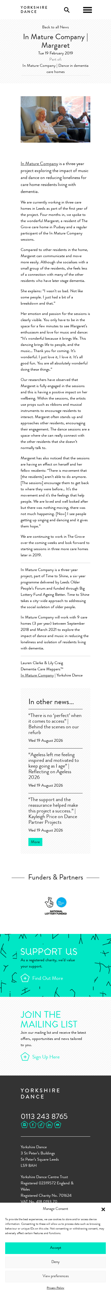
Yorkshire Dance (34, 9)
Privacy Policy (55, 1288)
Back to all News (55, 28)
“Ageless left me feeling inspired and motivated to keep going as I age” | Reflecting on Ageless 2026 (53, 766)
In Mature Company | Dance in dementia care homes (55, 69)
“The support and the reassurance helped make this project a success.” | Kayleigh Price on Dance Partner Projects (53, 811)
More (35, 842)
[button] (103, 1209)
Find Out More (47, 978)
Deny (55, 1262)
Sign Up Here (46, 1057)
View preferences (56, 1276)
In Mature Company (39, 164)
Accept (55, 1248)
